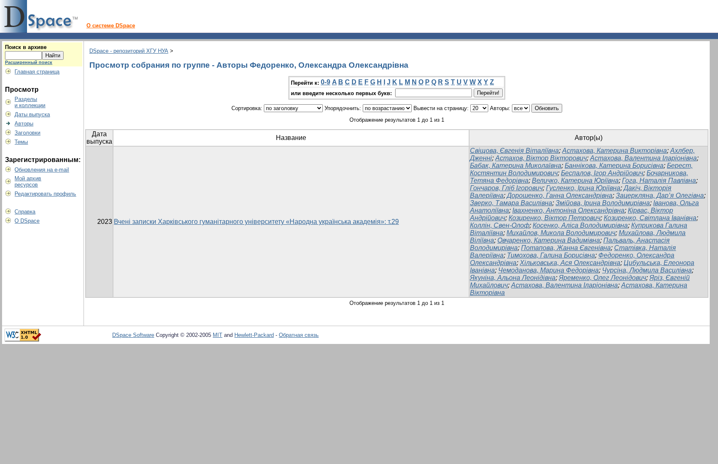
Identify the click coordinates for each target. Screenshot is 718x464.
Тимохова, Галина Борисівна (551, 255)
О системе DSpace (110, 25)
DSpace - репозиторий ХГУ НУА (128, 51)
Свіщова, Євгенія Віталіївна (514, 150)
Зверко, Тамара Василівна (511, 202)
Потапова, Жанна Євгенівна (566, 247)
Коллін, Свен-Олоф (499, 225)
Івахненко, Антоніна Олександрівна (568, 210)
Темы (21, 142)
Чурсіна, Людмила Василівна (647, 270)
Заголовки (27, 133)
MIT (217, 335)
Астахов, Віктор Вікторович (541, 158)
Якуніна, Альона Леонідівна (513, 277)
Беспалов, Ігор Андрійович (602, 173)
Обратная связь (299, 335)
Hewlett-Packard (254, 335)
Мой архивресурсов (28, 181)
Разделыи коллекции (30, 102)
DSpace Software (133, 335)
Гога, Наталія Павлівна (659, 180)
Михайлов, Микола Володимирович (561, 232)
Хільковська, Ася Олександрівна (570, 262)
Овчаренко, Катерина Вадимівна (548, 240)
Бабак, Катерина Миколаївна (515, 165)
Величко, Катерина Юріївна (575, 180)
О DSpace (27, 221)
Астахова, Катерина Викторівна (614, 150)
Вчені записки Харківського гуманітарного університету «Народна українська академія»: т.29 (256, 221)
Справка (25, 212)
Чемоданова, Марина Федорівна (548, 270)
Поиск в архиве (26, 47)
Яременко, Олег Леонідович (602, 277)
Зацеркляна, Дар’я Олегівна (660, 195)
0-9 (325, 82)
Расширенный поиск (28, 62)
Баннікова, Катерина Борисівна (614, 165)
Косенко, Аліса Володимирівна (580, 225)
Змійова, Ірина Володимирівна (603, 202)
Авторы (24, 123)
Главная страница (37, 72)
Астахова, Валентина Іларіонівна (643, 158)
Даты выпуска (32, 114)
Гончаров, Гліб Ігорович (506, 187)
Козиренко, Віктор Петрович (554, 217)
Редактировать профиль (45, 194)
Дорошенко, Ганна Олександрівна (559, 195)
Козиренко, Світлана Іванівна (650, 217)
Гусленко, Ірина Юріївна (583, 187)
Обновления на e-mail (42, 170)
